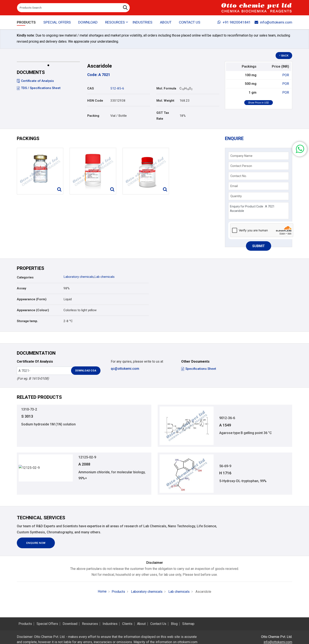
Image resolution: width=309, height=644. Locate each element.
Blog (174, 624)
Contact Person (241, 166)
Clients (127, 624)
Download (88, 22)
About (166, 22)
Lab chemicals (104, 277)
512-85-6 (117, 88)
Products (26, 22)
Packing (93, 116)
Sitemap (188, 624)
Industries (142, 22)
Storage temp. (27, 321)
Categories (25, 277)
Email (234, 186)
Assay (21, 288)
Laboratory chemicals (78, 277)
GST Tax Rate (162, 116)
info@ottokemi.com (276, 22)
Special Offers (57, 22)
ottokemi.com (187, 642)
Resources (90, 624)
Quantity (236, 196)
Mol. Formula (166, 88)
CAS (90, 88)
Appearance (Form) (31, 299)
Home (102, 591)
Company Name (241, 156)
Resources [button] (115, 22)
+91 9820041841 (237, 22)
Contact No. (238, 176)
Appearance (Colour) (33, 310)
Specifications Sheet (200, 369)
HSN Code (95, 100)
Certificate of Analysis (37, 81)
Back (284, 55)
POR (285, 75)
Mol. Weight (165, 100)
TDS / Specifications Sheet (41, 88)
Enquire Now (35, 542)
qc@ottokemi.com (125, 369)
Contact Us (189, 22)
